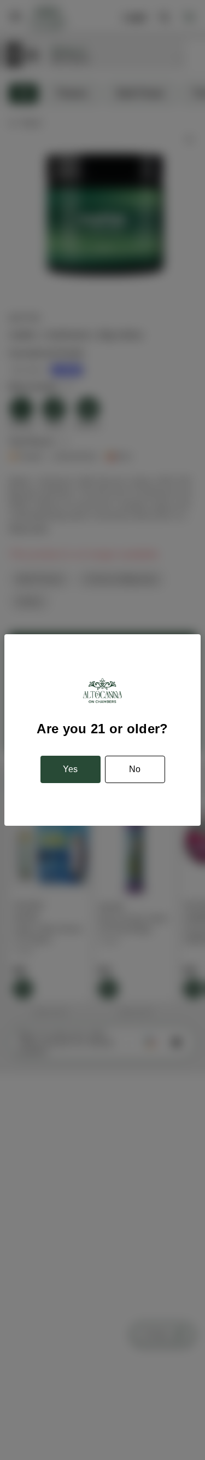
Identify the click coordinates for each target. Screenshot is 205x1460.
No (134, 769)
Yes (70, 769)
